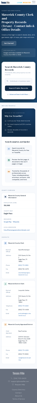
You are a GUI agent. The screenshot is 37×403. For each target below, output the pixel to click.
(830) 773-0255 (23, 350)
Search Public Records (18, 88)
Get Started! (9, 43)
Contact (18, 393)
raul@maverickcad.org (24, 359)
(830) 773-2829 (23, 265)
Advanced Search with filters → (19, 94)
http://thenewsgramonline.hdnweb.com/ (17, 230)
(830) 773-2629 (23, 306)
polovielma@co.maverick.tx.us (24, 314)
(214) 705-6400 (20, 378)
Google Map (8, 222)
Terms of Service (18, 399)
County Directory (18, 390)
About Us (18, 396)
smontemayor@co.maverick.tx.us (24, 274)
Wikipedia (16, 222)
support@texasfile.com (20, 381)
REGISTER (27, 3)
